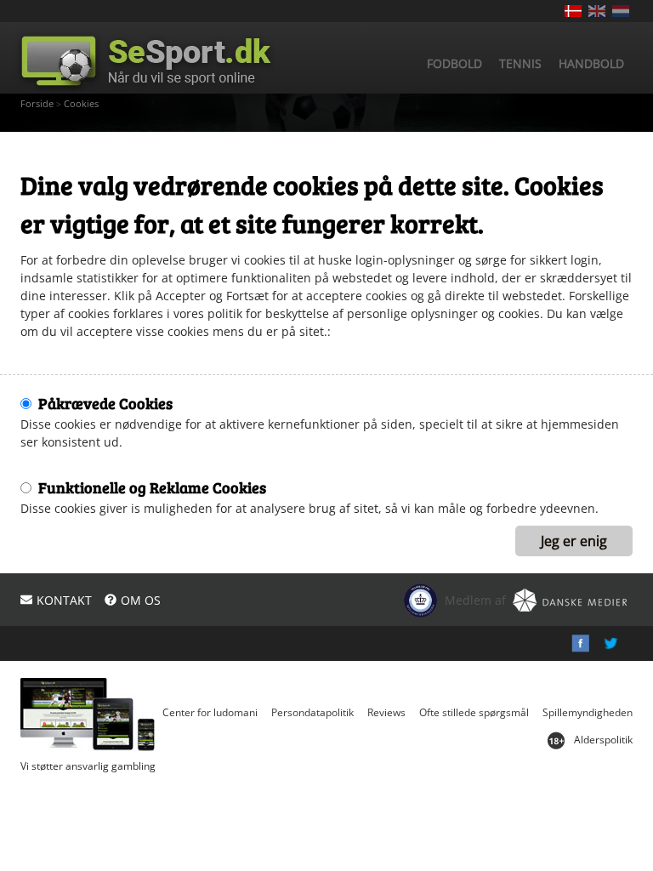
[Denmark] (573, 11)
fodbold (454, 63)
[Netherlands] (620, 11)
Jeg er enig (574, 541)
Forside (37, 103)
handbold (591, 63)
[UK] (596, 11)
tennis (520, 63)
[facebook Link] (580, 643)
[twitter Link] (611, 643)
